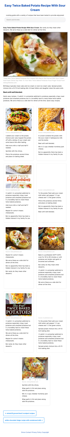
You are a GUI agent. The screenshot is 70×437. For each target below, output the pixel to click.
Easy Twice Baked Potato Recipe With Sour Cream (35, 8)
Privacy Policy (36, 432)
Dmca (23, 432)
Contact (28, 432)
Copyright (45, 432)
